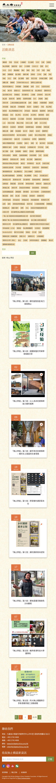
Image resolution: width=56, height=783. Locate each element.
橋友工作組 (20, 123)
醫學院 (19, 99)
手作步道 (40, 147)
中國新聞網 (43, 103)
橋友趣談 (16, 70)
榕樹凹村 (38, 184)
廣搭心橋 (5, 131)
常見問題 (5, 772)
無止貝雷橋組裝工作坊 (15, 111)
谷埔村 (30, 135)
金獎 (30, 103)
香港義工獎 (6, 188)
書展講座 (43, 240)
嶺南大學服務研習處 (8, 143)
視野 (36, 123)
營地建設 (5, 115)
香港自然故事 (30, 184)
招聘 (22, 208)
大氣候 (25, 240)
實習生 (23, 163)
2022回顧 (21, 119)
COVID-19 (35, 66)
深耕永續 (46, 127)
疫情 (32, 86)
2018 (4, 70)
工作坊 (39, 74)
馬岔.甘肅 (34, 78)
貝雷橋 (40, 99)
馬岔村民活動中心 (8, 86)
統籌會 (36, 103)
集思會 (5, 111)
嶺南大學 (17, 139)
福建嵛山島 (47, 184)
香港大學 (11, 99)
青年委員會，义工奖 (8, 228)
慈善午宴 (29, 204)
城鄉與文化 (31, 236)
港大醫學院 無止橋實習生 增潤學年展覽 (22, 212)
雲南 (41, 66)
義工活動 (5, 151)
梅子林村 (42, 143)
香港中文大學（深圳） (9, 240)
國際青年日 (47, 91)
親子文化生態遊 (18, 232)
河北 (27, 208)
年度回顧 (18, 86)
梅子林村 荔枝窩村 (35, 216)
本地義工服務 (43, 78)
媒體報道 (49, 204)
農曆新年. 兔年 (7, 147)
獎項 (11, 196)
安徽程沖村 (40, 196)
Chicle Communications (23, 778)
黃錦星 (50, 135)
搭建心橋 (13, 107)
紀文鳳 (46, 155)
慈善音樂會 (35, 188)
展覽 (46, 99)
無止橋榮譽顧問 (27, 228)
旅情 (51, 78)
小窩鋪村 (23, 62)
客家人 (27, 143)
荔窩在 (28, 232)
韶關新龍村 (46, 180)
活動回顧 (26, 86)
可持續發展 (21, 107)
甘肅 (43, 70)
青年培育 (29, 119)
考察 (14, 78)
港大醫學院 (26, 180)
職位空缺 (5, 196)
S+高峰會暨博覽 (39, 204)
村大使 (34, 232)
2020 (37, 62)
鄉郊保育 (41, 115)
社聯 (47, 147)
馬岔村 (29, 107)
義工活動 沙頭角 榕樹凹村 (38, 220)
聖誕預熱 (42, 111)
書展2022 (17, 91)
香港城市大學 (45, 200)
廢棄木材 (5, 127)
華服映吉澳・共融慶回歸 (10, 236)
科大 (34, 99)
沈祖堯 (49, 62)
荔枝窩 (31, 151)
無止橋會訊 (38, 91)
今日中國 (18, 167)
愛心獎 (17, 196)
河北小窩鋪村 (28, 171)
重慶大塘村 (15, 208)
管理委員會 (25, 200)
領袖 (48, 70)
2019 (9, 70)
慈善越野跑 (46, 228)
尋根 (32, 143)
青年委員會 (16, 200)
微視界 (51, 103)
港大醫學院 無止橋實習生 (20, 224)
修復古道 (22, 147)
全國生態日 (38, 171)
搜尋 (32, 253)
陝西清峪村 (44, 167)
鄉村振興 (26, 192)
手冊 (10, 62)
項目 (50, 74)
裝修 (9, 204)
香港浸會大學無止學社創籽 (10, 163)
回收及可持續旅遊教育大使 (38, 208)
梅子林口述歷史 (21, 135)
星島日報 (20, 184)
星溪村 (38, 131)
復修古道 (50, 111)
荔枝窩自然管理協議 (19, 204)
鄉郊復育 (20, 127)
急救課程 (18, 151)
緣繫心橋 (5, 82)
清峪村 (31, 131)
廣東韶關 (18, 192)
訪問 (4, 204)
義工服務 (21, 78)
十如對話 (24, 196)
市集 (42, 107)
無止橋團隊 (28, 175)
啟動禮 (12, 82)
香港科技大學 (17, 180)
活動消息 (10, 44)
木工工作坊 (43, 123)
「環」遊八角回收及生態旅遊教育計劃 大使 (15, 216)
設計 (20, 66)
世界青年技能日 (34, 240)
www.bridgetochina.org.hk (17, 743)
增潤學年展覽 (27, 99)
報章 (4, 74)
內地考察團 (33, 155)
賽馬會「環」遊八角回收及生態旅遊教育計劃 (16, 220)
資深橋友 (19, 175)
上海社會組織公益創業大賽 (18, 103)
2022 (37, 86)
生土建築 (30, 62)
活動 (45, 74)
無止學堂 (48, 107)
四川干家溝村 (35, 192)
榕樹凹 (25, 151)
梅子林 (10, 91)
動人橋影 (18, 74)
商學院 (34, 139)
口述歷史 (19, 143)
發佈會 (33, 74)
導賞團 (15, 155)
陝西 (28, 70)
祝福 (4, 78)
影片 (46, 66)
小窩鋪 (33, 95)
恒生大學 (47, 95)
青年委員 (27, 111)
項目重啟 (18, 131)
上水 (4, 123)
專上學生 (18, 115)
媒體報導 (10, 74)
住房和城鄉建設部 (8, 192)
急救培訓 (5, 184)
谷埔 (11, 151)
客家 (47, 115)
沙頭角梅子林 (32, 147)
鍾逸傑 (5, 62)
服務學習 (45, 131)
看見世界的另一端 (27, 91)
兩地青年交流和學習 (8, 135)
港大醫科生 (25, 95)
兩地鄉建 (38, 127)
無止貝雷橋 (6, 66)
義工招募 (29, 159)
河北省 (16, 62)
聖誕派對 (35, 111)
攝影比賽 (25, 74)
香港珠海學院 (36, 180)
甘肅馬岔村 (26, 167)
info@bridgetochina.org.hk (18, 746)
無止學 (38, 163)
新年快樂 (50, 143)
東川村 (25, 131)
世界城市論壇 (7, 200)
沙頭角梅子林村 (7, 139)
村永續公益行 (44, 175)
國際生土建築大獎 (36, 82)
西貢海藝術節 (35, 200)
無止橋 (5, 99)
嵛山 (19, 240)
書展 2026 (23, 236)
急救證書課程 (23, 155)
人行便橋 (27, 66)
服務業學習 (42, 139)
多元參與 (25, 115)
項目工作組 (11, 123)
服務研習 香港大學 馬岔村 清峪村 (39, 224)
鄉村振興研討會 (7, 171)
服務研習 (5, 159)
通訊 (27, 78)
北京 (40, 155)
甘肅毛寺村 (35, 167)
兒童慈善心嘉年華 (8, 167)
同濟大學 (5, 103)
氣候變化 (36, 107)
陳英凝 (19, 228)
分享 (38, 70)
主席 (43, 62)
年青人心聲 (29, 123)
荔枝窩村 (32, 196)
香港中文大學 (7, 224)
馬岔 (33, 70)
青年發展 (5, 107)
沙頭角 (16, 147)
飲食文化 (5, 119)
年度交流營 (46, 163)
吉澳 (40, 232)
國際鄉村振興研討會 (8, 244)
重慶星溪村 (38, 159)
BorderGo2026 (7, 232)
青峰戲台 (17, 95)
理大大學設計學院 (40, 135)
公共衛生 (37, 228)
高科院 (23, 159)
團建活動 (13, 184)
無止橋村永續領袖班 (8, 175)
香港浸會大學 (14, 159)
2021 (9, 78)
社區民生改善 (45, 86)
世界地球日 (44, 188)
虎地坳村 (40, 95)
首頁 (3, 44)
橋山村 (51, 240)
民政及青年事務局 (24, 188)
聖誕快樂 (13, 119)
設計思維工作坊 (7, 95)
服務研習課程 (40, 151)
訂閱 (50, 759)
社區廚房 (13, 127)
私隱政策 (24, 772)
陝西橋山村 (6, 208)
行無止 (36, 175)
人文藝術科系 (26, 139)
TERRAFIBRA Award (23, 82)
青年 (11, 115)
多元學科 (33, 115)
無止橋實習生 (18, 171)
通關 (11, 131)
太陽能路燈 (40, 236)
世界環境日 (30, 163)
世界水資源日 (7, 155)
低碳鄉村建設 (30, 127)
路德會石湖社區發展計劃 (41, 119)
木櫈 (4, 91)
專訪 (23, 70)
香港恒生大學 (7, 180)
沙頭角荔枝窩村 (45, 192)
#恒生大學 (6, 212)
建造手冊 (14, 66)
